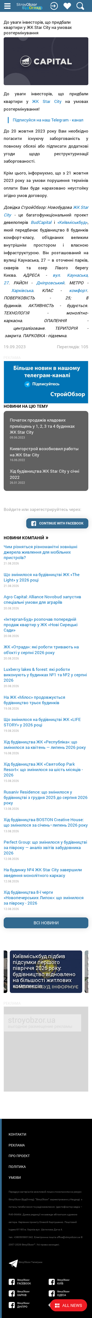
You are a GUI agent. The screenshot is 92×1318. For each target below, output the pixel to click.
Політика (17, 1166)
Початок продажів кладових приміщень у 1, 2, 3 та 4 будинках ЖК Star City (42, 428)
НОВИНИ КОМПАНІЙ (26, 537)
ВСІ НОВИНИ (46, 923)
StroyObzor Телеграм (30, 1262)
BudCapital (41, 222)
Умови (15, 1177)
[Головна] (30, 6)
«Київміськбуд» (72, 222)
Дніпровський (50, 283)
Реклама (17, 1145)
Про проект (19, 1155)
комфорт (78, 290)
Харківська (22, 290)
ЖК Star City (46, 101)
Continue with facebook (61, 523)
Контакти (17, 1134)
